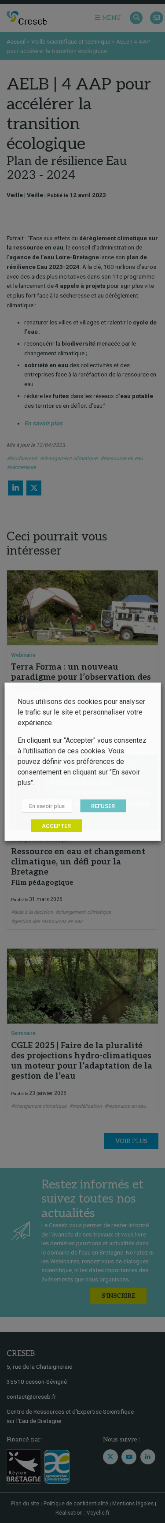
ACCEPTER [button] (56, 825)
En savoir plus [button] (47, 805)
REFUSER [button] (103, 805)
